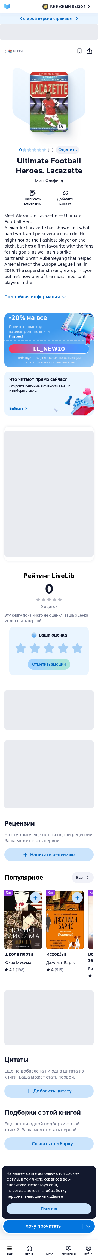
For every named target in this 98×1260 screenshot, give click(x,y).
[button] (49, 102)
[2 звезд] (29, 150)
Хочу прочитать (43, 1226)
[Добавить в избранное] (79, 51)
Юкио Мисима (17, 962)
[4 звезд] (39, 150)
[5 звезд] (44, 150)
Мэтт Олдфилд (49, 180)
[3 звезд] (34, 150)
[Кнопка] (35, 897)
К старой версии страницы (46, 18)
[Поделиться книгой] (89, 51)
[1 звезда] (24, 150)
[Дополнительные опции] (88, 1226)
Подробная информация (32, 296)
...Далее (55, 1196)
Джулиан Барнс (60, 962)
